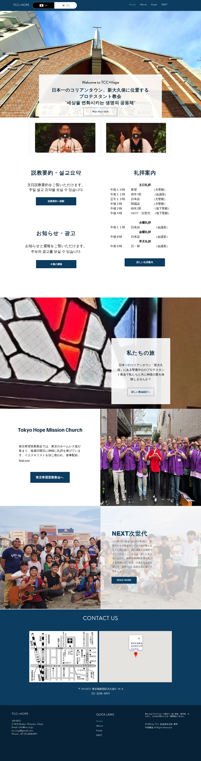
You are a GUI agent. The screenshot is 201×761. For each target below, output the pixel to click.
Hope (99, 730)
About (99, 725)
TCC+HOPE (21, 5)
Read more (24, 460)
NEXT (99, 735)
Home (99, 721)
